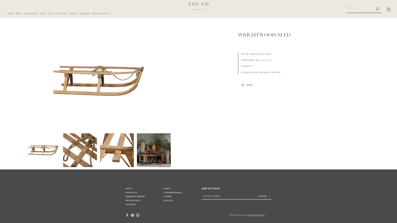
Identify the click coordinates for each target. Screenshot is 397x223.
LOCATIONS (131, 205)
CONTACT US (131, 193)
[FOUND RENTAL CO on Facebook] (127, 215)
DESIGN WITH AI (101, 13)
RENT (19, 13)
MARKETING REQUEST (135, 196)
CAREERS (85, 13)
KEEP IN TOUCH (211, 188)
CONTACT (62, 13)
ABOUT (74, 13)
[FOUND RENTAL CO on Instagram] (137, 215)
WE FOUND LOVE (133, 200)
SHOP (43, 13)
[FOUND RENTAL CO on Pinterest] (132, 215)
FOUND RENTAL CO (256, 215)
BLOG (51, 13)
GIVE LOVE (168, 200)
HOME (10, 13)
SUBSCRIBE (263, 196)
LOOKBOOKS (31, 13)
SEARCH (167, 189)
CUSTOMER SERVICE (173, 193)
